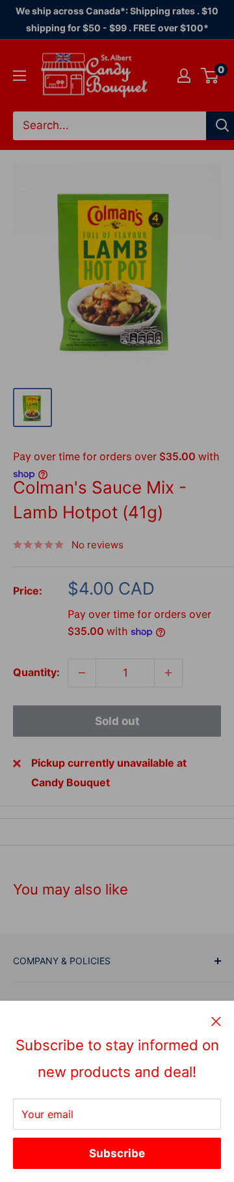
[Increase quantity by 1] (168, 673)
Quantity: (36, 672)
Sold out (117, 721)
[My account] (183, 75)
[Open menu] (19, 75)
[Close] (216, 1021)
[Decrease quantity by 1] (82, 673)
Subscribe (117, 1153)
